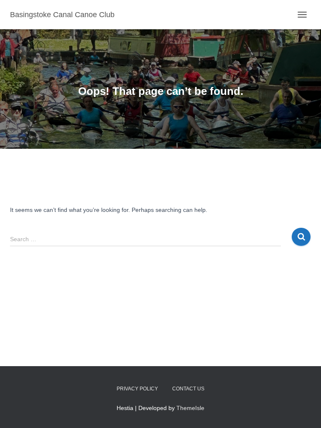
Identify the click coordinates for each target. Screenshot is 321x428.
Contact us (188, 389)
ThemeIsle (190, 408)
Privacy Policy (137, 389)
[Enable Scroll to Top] (304, 411)
